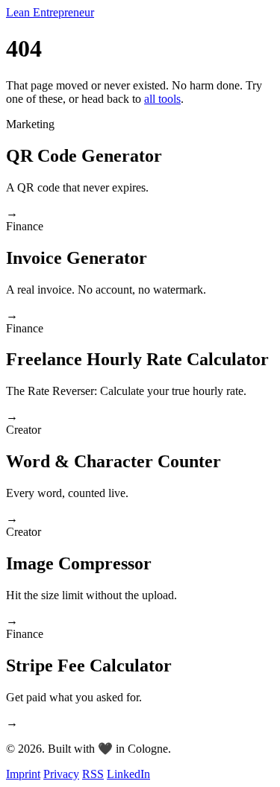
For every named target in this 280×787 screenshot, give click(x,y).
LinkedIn (128, 774)
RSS (93, 774)
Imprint (23, 774)
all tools (162, 98)
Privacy (61, 774)
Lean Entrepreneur (50, 12)
